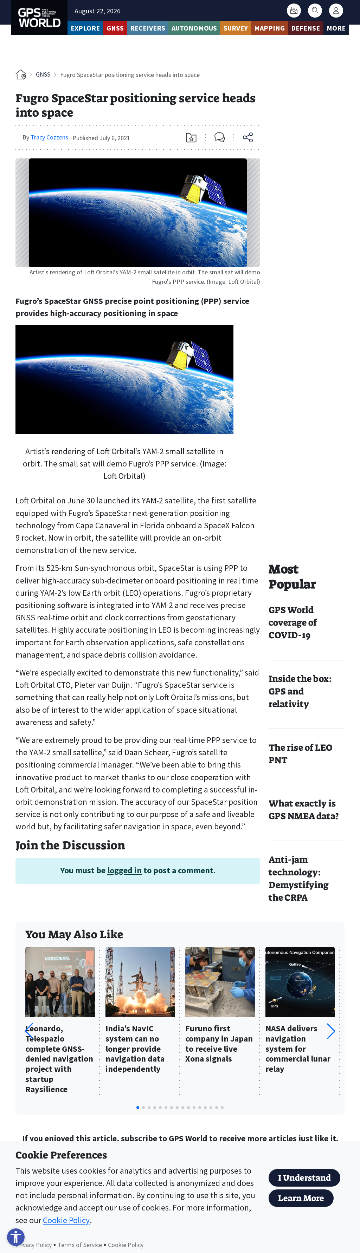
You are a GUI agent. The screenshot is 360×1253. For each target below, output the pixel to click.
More (336, 28)
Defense (305, 28)
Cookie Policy (66, 1220)
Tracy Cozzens (49, 137)
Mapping (269, 28)
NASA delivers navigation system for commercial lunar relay (297, 1049)
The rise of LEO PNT (300, 754)
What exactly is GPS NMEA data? (304, 810)
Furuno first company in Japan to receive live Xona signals (219, 1044)
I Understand (304, 1177)
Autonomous (194, 28)
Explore (85, 28)
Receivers (147, 28)
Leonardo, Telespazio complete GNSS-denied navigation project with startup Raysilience (59, 1059)
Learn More (301, 1198)
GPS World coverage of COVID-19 (293, 622)
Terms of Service (80, 1245)
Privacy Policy (33, 1245)
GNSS (115, 28)
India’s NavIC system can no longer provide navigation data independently (135, 1049)
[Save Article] (191, 137)
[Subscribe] (294, 11)
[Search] (315, 11)
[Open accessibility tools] (16, 1237)
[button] (331, 1031)
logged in (124, 870)
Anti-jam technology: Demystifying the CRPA (299, 878)
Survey (236, 28)
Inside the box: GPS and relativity (300, 691)
